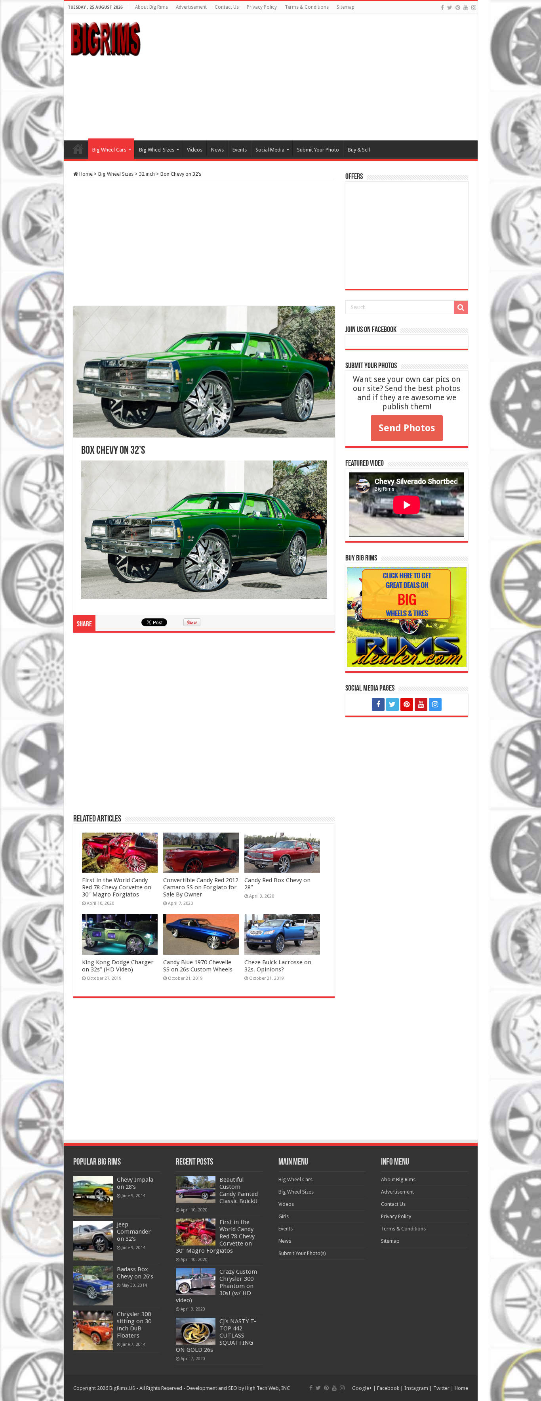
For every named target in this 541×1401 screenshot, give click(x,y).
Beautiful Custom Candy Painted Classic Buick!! (238, 1190)
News (217, 150)
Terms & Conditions (307, 7)
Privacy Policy (262, 7)
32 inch (147, 174)
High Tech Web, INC (267, 1388)
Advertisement (191, 7)
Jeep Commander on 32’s (134, 1231)
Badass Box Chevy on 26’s (135, 1273)
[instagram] (474, 7)
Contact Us (227, 7)
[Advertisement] (327, 76)
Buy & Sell (359, 150)
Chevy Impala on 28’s (135, 1183)
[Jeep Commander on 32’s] (93, 1241)
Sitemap (345, 7)
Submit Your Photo (318, 150)
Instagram (416, 1388)
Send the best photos (422, 388)
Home (78, 148)
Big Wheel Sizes (156, 150)
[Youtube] (466, 7)
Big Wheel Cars (109, 150)
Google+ (362, 1388)
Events (239, 150)
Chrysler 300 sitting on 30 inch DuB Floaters (134, 1325)
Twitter (441, 1388)
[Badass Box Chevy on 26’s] (93, 1285)
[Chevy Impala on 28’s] (93, 1196)
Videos (194, 150)
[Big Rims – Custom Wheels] (105, 37)
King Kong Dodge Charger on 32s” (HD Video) (118, 966)
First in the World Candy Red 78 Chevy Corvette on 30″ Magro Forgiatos (116, 887)
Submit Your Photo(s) (302, 1253)
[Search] (461, 307)
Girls (283, 1216)
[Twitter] (449, 7)
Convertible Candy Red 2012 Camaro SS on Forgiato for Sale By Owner (200, 887)
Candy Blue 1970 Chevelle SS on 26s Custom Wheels (197, 966)
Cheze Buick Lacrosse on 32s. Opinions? (277, 966)
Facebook (388, 1388)
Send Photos (407, 428)
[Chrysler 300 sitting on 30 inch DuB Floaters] (93, 1330)
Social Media (269, 150)
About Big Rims (151, 7)
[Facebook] (442, 7)
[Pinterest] (458, 7)
